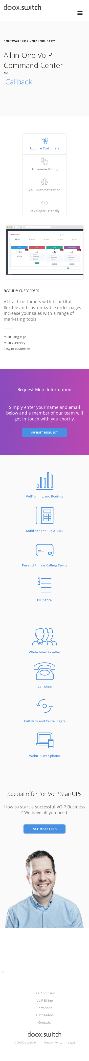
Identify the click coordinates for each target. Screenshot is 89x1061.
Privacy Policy (53, 1042)
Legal (71, 1042)
